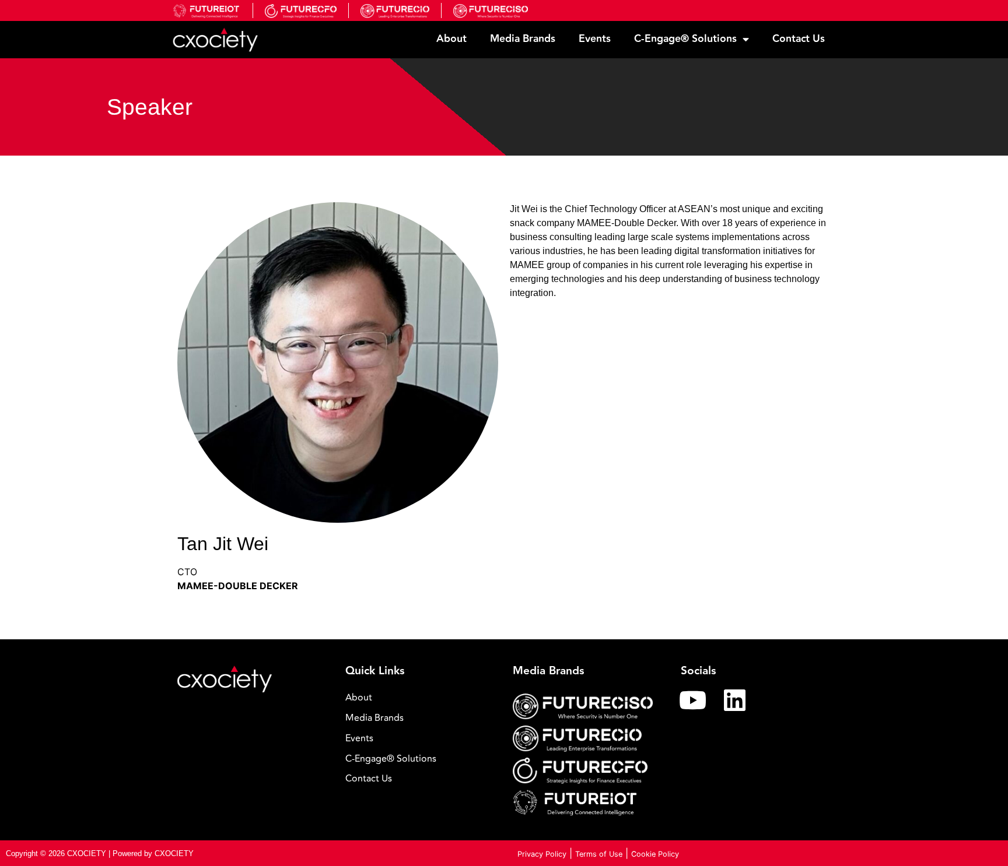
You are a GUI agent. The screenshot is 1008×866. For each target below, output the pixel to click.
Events (595, 39)
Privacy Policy (541, 854)
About (451, 39)
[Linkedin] (735, 700)
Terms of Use (598, 854)
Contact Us (798, 39)
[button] (420, 759)
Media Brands (522, 39)
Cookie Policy (655, 854)
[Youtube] (693, 700)
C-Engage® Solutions (685, 39)
